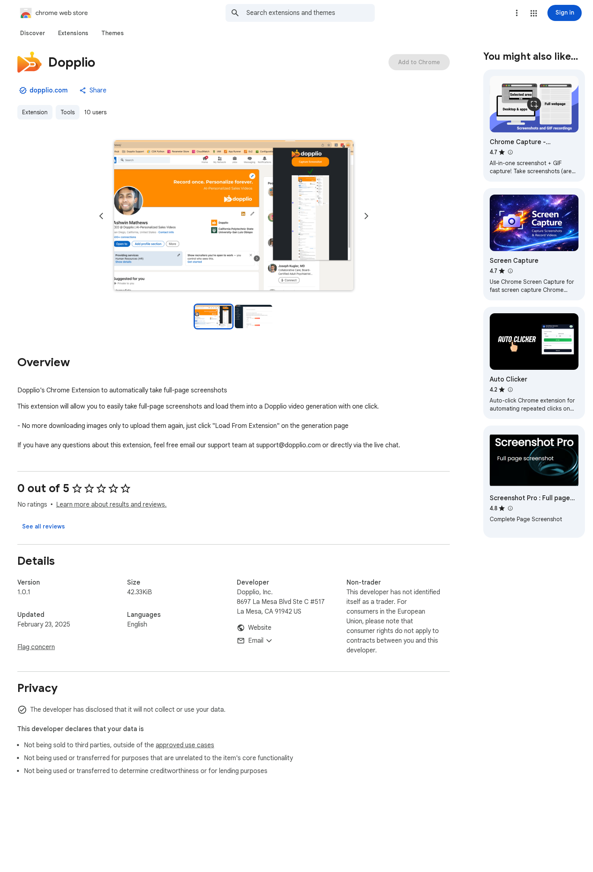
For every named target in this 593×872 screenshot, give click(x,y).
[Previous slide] (101, 216)
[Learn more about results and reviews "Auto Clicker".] (510, 389)
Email (255, 641)
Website (259, 628)
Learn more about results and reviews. (111, 505)
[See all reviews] (43, 526)
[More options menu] (517, 13)
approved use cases (185, 745)
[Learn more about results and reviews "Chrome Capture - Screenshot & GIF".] (510, 152)
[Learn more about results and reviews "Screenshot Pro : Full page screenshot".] (510, 508)
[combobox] (310, 13)
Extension (35, 112)
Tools (68, 112)
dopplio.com (48, 90)
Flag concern (36, 647)
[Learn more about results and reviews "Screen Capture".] (510, 271)
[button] (534, 13)
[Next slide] (366, 216)
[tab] (33, 33)
